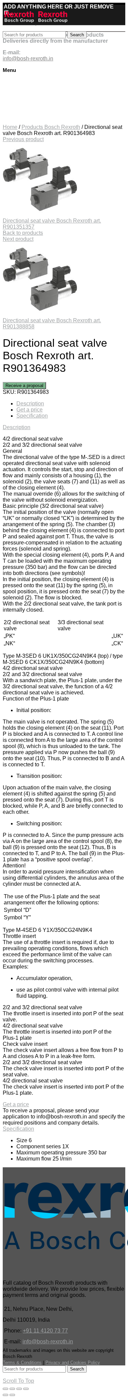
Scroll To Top (18, 1381)
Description (30, 403)
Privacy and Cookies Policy (72, 1362)
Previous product (23, 139)
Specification (32, 416)
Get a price (29, 410)
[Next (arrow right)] (12, 1395)
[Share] (12, 1389)
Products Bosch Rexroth (51, 127)
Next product (18, 239)
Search (77, 34)
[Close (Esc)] (5, 1389)
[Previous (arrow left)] (5, 1395)
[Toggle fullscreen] (19, 1389)
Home (10, 127)
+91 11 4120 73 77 (45, 1331)
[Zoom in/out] (26, 1389)
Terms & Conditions (22, 1362)
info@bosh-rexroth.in (48, 1341)
